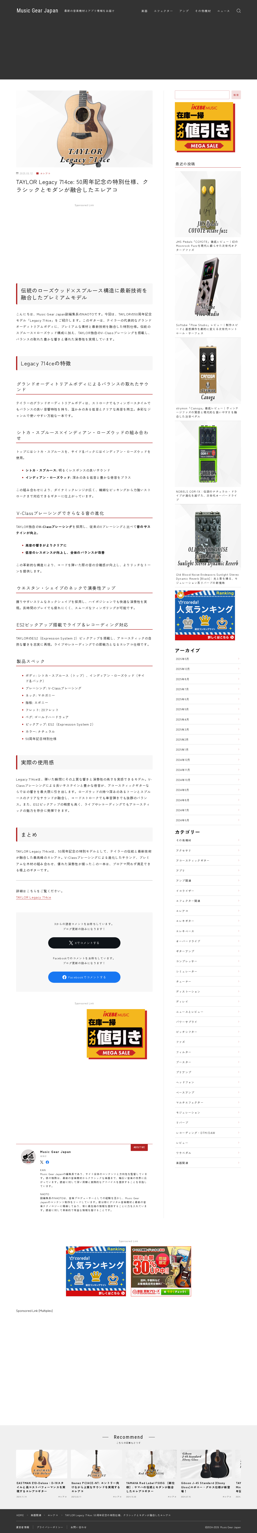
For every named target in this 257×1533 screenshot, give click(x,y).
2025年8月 (183, 679)
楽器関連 (182, 1163)
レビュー (182, 1143)
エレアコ (45, 173)
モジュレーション (188, 1112)
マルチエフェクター (190, 1102)
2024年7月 (182, 810)
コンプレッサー (186, 961)
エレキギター (185, 921)
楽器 (144, 11)
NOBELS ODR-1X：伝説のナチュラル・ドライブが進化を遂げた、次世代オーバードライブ (206, 495)
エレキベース (185, 931)
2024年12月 (183, 760)
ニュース (223, 11)
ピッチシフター (186, 1032)
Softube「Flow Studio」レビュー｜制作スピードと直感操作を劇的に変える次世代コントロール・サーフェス (207, 329)
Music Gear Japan (37, 11)
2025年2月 (182, 739)
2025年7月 (182, 689)
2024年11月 (183, 770)
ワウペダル (183, 1153)
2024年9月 (182, 790)
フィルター (183, 1052)
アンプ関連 (183, 880)
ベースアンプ (185, 1092)
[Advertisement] (128, 51)
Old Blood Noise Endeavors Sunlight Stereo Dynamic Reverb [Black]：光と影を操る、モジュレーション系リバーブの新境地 (207, 578)
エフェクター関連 (188, 901)
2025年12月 (183, 669)
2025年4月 (182, 719)
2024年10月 (183, 780)
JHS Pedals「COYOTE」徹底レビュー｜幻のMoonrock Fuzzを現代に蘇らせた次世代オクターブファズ (207, 246)
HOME (20, 1515)
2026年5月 (182, 659)
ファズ (180, 1042)
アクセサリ (183, 850)
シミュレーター (186, 971)
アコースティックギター (193, 860)
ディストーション (188, 991)
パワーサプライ (186, 1022)
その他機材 (203, 11)
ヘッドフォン (185, 1082)
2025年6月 (182, 699)
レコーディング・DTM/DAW (195, 1133)
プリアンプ (183, 1072)
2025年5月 (182, 709)
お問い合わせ (79, 1527)
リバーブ (182, 1122)
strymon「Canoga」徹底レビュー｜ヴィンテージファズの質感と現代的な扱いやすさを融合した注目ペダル (207, 412)
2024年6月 (183, 820)
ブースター (183, 1062)
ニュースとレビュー (190, 1012)
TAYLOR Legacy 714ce (33, 897)
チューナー (183, 981)
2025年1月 (182, 749)
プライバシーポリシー (50, 1527)
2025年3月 (182, 729)
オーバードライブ (188, 941)
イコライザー (185, 891)
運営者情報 (22, 1527)
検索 (236, 95)
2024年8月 (183, 800)
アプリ (180, 870)
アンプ (184, 11)
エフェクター (163, 11)
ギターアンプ (185, 951)
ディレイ (182, 1001)
